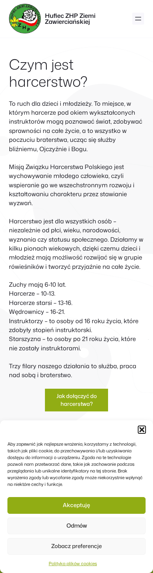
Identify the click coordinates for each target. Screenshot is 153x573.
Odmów (76, 525)
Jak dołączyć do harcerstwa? (76, 400)
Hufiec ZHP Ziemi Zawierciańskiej (70, 18)
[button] (142, 429)
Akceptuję (76, 505)
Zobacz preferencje (76, 546)
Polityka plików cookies (73, 563)
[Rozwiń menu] (138, 19)
